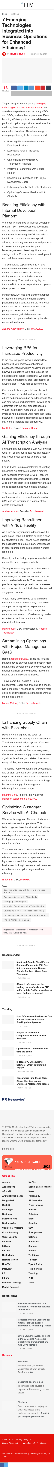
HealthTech (8, 1255)
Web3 (31, 1282)
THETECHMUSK (17, 53)
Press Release (35, 1204)
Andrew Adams (10, 511)
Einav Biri (7, 879)
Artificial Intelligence (12, 1195)
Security (32, 1223)
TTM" (4, 1456)
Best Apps (7, 1209)
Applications (8, 1186)
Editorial (6, 1241)
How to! (6, 1264)
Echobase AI (37, 511)
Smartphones (35, 1232)
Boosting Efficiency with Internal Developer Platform (24, 891)
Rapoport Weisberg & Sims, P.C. (19, 798)
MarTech (32, 1182)
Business (7, 1214)
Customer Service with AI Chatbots (20, 897)
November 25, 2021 (26, 1072)
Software (33, 1236)
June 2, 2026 (23, 1026)
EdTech (6, 1245)
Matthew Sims (9, 794)
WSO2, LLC (37, 328)
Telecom (32, 1259)
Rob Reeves (9, 628)
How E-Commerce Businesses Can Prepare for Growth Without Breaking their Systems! (34, 1019)
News (31, 1191)
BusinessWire (9, 1223)
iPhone (5, 1277)
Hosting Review (10, 1259)
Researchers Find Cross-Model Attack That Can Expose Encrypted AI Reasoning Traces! (33, 1080)
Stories (32, 1250)
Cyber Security (9, 1236)
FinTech (6, 1250)
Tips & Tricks (35, 1264)
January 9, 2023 (24, 1042)
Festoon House (30, 428)
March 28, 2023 (24, 997)
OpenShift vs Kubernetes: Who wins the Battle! (32, 1050)
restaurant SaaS (19, 658)
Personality (34, 1195)
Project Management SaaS (16, 919)
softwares (33, 1241)
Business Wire (9, 1218)
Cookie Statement (10, 1443)
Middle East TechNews (40, 1186)
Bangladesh (8, 1200)
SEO (30, 1227)
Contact (43, 1443)
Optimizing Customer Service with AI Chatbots (26, 915)
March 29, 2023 (24, 978)
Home (4, 13)
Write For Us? (29, 1443)
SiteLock (22, 1402)
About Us (6, 1439)
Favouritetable (33, 703)
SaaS (31, 1218)
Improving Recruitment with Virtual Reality (24, 906)
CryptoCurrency (10, 1232)
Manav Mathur (9, 703)
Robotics (33, 1214)
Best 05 (6, 1204)
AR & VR (6, 1191)
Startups (32, 1245)
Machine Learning (11, 1282)
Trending (33, 1273)
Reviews (32, 1209)
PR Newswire (35, 1200)
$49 (31, 1372)
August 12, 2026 (24, 1088)
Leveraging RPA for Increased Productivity (24, 910)
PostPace (23, 1361)
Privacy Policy (22, 1439)
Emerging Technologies (15, 901)
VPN (30, 1277)
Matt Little (7, 428)
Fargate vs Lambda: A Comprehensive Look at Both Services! (31, 1035)
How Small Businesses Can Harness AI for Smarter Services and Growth (34, 1306)
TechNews (14, 13)
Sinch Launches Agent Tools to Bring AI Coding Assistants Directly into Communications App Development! (34, 1340)
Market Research (10, 1286)
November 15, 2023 (38, 53)
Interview (7, 1268)
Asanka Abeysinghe (13, 328)
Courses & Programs (12, 1227)
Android (6, 1182)
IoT (3, 1273)
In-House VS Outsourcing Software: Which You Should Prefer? (31, 1064)
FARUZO (25, 879)
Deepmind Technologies (30, 1381)
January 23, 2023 (25, 1056)
